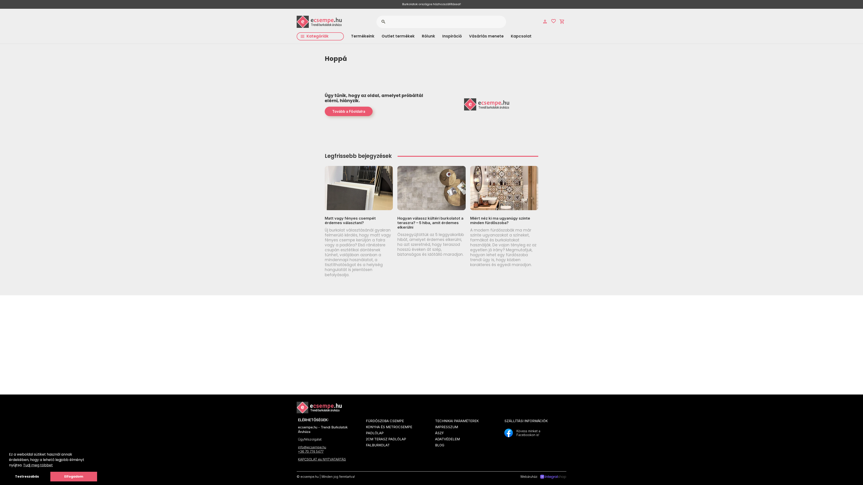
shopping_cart (562, 21)
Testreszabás (27, 476)
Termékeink (362, 36)
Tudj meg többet (38, 465)
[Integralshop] (553, 477)
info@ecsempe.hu (312, 447)
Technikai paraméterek (457, 421)
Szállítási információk (526, 421)
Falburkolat (378, 445)
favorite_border (553, 21)
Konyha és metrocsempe (389, 427)
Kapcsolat (521, 36)
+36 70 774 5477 (310, 451)
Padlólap (375, 433)
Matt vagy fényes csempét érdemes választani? (350, 220)
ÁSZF (439, 433)
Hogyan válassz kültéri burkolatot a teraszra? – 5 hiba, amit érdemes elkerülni (430, 223)
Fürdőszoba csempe (385, 421)
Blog (439, 445)
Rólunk (428, 36)
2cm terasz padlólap (386, 439)
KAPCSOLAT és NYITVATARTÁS (322, 459)
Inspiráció (452, 36)
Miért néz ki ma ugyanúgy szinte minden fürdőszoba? (500, 220)
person (545, 21)
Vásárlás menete (486, 36)
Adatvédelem (447, 439)
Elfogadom (73, 476)
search (383, 21)
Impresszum (446, 427)
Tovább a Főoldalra (348, 111)
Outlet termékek (398, 36)
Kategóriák (318, 36)
